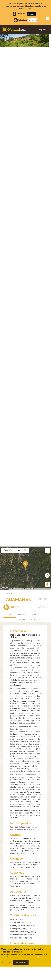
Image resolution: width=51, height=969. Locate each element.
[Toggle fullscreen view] (47, 550)
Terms (48, 589)
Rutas (34, 615)
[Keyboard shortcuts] (10, 589)
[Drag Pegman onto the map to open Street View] (47, 584)
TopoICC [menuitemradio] (8, 550)
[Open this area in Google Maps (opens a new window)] (5, 588)
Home (14, 29)
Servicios (34, 619)
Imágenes (22, 615)
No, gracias (6, 962)
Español (43, 30)
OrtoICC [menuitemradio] (22, 550)
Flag (45, 599)
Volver (8, 593)
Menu (47, 18)
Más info (40, 957)
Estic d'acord (20, 962)
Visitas (22, 619)
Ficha (10, 615)
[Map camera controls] (47, 575)
